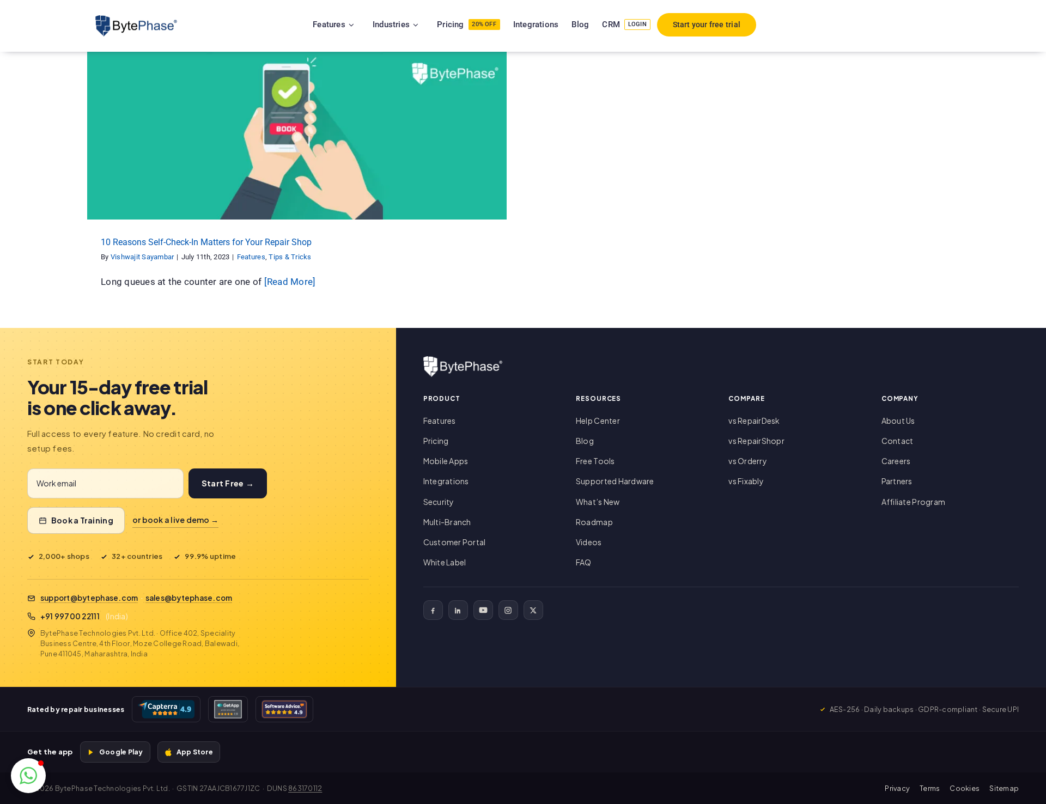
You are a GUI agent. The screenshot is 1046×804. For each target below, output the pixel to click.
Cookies (965, 788)
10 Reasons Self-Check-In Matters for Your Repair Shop (206, 242)
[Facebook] (433, 610)
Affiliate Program (913, 502)
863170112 (305, 788)
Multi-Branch (447, 522)
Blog (585, 441)
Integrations (446, 481)
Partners (897, 481)
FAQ (584, 562)
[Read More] (290, 281)
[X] (533, 610)
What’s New (598, 502)
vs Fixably (746, 481)
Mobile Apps (446, 461)
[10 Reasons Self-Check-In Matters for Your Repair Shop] (297, 136)
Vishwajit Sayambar (142, 257)
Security (438, 502)
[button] (28, 775)
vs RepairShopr (756, 441)
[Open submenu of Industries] (429, 24)
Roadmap (594, 522)
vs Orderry (747, 461)
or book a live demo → (175, 520)
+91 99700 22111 (70, 616)
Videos (589, 542)
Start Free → (228, 483)
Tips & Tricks (312, 145)
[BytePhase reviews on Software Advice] (284, 709)
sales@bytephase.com (189, 597)
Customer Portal (454, 542)
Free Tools (595, 461)
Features (274, 145)
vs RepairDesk (754, 420)
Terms (930, 788)
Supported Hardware (615, 481)
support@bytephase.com (89, 597)
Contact (897, 441)
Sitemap (1004, 788)
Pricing (436, 441)
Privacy (897, 788)
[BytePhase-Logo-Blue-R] (136, 19)
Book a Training (82, 520)
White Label (444, 562)
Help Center (598, 420)
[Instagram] (508, 610)
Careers (896, 461)
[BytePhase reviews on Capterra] (166, 709)
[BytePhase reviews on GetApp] (227, 709)
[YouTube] (483, 610)
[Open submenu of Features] (365, 24)
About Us (898, 420)
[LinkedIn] (458, 610)
